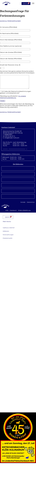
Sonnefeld (18, 174)
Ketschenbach (18, 196)
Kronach (18, 168)
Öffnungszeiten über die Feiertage (15, 148)
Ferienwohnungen (8, 234)
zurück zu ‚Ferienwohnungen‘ (10, 21)
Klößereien (6, 231)
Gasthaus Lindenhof (8, 227)
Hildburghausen (18, 185)
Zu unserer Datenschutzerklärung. (13, 97)
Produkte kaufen (7, 238)
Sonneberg (18, 180)
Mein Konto (7, 221)
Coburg (18, 191)
